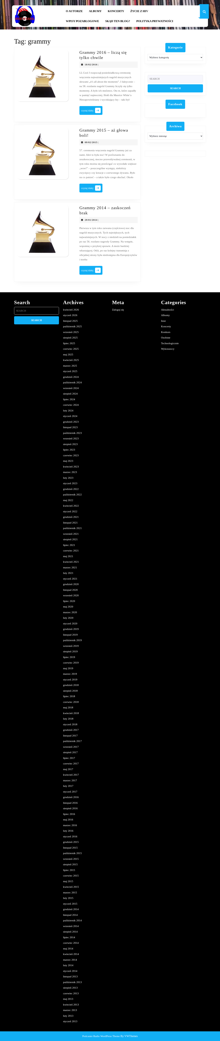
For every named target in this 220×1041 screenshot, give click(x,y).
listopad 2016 (70, 802)
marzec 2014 (70, 959)
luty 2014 (68, 965)
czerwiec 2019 (71, 662)
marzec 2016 (70, 825)
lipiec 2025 (69, 343)
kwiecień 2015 (71, 886)
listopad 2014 (70, 915)
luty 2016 (68, 830)
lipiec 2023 (69, 449)
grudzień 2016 (71, 797)
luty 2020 (68, 617)
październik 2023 (72, 433)
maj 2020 (68, 606)
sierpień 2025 (70, 337)
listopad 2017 (70, 735)
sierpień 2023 (70, 444)
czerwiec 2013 (71, 993)
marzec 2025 (70, 365)
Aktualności (167, 309)
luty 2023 (68, 477)
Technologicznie (170, 343)
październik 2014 (72, 920)
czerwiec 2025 (71, 348)
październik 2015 (72, 853)
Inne (163, 321)
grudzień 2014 (71, 909)
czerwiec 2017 (71, 763)
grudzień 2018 (71, 685)
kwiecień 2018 (71, 713)
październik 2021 (72, 528)
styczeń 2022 (70, 511)
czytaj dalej (91, 111)
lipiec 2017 (69, 758)
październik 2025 (72, 326)
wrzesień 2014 (71, 926)
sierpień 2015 (70, 864)
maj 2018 (68, 707)
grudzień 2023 (71, 421)
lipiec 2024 (69, 399)
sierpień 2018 (70, 690)
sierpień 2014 (70, 931)
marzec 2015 (70, 892)
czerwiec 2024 (71, 405)
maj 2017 (68, 769)
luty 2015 (68, 898)
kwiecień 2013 (71, 1004)
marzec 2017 (70, 780)
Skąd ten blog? (117, 21)
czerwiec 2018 (71, 702)
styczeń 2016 (70, 836)
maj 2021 (68, 556)
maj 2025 (68, 354)
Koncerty (116, 11)
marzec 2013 (70, 1010)
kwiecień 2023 (71, 466)
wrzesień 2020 (71, 595)
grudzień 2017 (71, 730)
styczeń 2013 (70, 1021)
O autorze (74, 11)
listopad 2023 (70, 427)
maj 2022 (68, 500)
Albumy (95, 11)
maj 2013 (68, 999)
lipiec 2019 (69, 657)
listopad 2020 (70, 590)
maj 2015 (68, 881)
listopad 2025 (70, 321)
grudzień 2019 (71, 629)
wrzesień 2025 (71, 332)
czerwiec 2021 (71, 550)
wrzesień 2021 (71, 533)
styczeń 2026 (70, 315)
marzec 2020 (70, 612)
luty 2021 (68, 573)
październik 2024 (72, 382)
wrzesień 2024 (71, 388)
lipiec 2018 (69, 696)
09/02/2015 (91, 142)
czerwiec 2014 (71, 943)
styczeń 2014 (70, 971)
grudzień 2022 (71, 489)
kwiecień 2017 (71, 774)
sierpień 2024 (70, 393)
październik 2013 (72, 982)
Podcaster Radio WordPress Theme (101, 1036)
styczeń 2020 (70, 623)
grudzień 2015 (71, 842)
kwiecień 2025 (71, 360)
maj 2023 (68, 461)
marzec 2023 (70, 472)
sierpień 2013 (70, 987)
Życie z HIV (139, 11)
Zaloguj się (118, 309)
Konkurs (165, 332)
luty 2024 (68, 410)
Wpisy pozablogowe (82, 21)
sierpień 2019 (70, 651)
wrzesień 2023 (71, 438)
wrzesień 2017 (71, 746)
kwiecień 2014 (71, 954)
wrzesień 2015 (71, 859)
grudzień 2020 (71, 584)
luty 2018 (68, 718)
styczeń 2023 (70, 483)
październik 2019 (72, 640)
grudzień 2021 (71, 517)
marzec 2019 (70, 674)
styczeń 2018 (70, 724)
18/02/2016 (91, 64)
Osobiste (165, 337)
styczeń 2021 (70, 578)
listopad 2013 (70, 976)
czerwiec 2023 (71, 455)
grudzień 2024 (71, 377)
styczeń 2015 (70, 903)
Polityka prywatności (154, 21)
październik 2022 (72, 494)
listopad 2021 (70, 522)
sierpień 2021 (70, 539)
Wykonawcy (167, 348)
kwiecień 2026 (71, 309)
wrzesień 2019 (71, 646)
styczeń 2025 (70, 371)
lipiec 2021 (69, 545)
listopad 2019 (70, 634)
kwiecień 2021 (71, 561)
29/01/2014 (91, 220)
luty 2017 (68, 786)
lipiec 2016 (69, 814)
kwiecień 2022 (71, 505)
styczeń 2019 (70, 679)
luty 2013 (68, 1015)
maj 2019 (68, 668)
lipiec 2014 (69, 937)
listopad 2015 (70, 847)
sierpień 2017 (70, 752)
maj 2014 (68, 948)
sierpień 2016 (70, 808)
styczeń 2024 (70, 416)
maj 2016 (68, 819)
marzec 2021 (70, 567)
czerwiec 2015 (71, 875)
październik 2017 (72, 741)
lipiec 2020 (69, 601)
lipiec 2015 (69, 870)
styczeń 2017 (70, 791)
